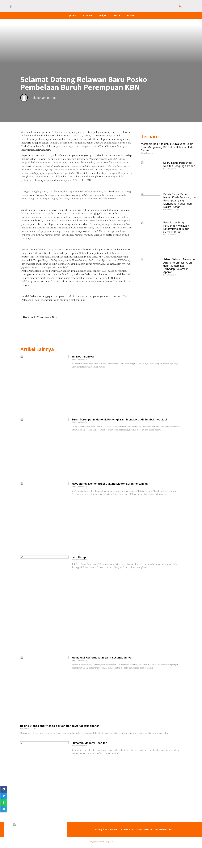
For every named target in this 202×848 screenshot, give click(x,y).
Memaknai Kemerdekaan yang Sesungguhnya (102, 657)
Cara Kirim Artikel (127, 829)
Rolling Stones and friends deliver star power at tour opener (59, 725)
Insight (103, 15)
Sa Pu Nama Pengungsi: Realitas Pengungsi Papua (179, 164)
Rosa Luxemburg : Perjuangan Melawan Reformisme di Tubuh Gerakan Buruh (176, 227)
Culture (87, 15)
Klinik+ (130, 15)
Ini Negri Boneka (83, 356)
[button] (180, 6)
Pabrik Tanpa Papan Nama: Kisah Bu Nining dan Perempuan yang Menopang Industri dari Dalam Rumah (180, 200)
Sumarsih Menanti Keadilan (89, 742)
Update (72, 15)
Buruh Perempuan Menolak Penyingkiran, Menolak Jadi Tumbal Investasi (119, 419)
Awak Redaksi (111, 829)
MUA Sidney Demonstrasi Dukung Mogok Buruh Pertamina (110, 483)
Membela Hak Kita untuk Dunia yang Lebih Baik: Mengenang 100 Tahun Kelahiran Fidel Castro (167, 147)
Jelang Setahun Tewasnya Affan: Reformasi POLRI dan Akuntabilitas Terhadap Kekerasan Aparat (179, 266)
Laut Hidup (79, 557)
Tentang (98, 829)
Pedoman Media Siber (164, 829)
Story (117, 15)
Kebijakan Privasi (144, 829)
